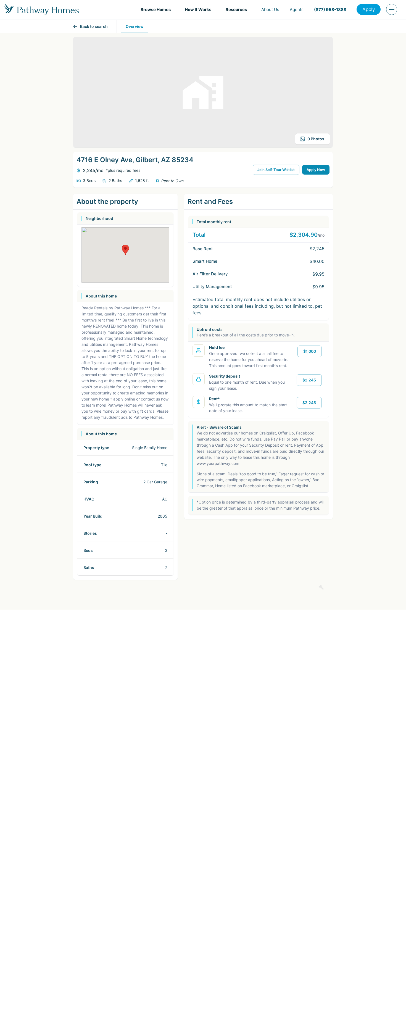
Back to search (94, 26)
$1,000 (309, 351)
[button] (157, 9)
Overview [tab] (135, 26)
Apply (368, 9)
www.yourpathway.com (218, 463)
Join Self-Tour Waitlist (276, 169)
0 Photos (315, 138)
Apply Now (316, 169)
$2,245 (309, 380)
